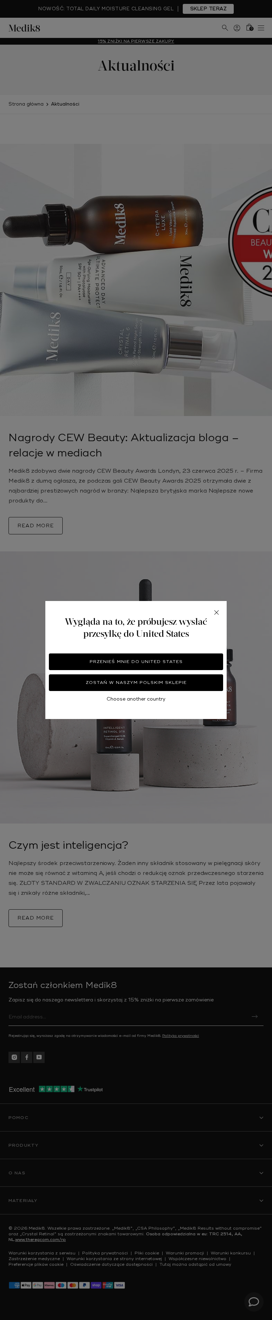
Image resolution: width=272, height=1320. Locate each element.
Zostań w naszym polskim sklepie (136, 682)
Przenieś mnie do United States (136, 661)
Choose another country (136, 699)
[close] (216, 612)
